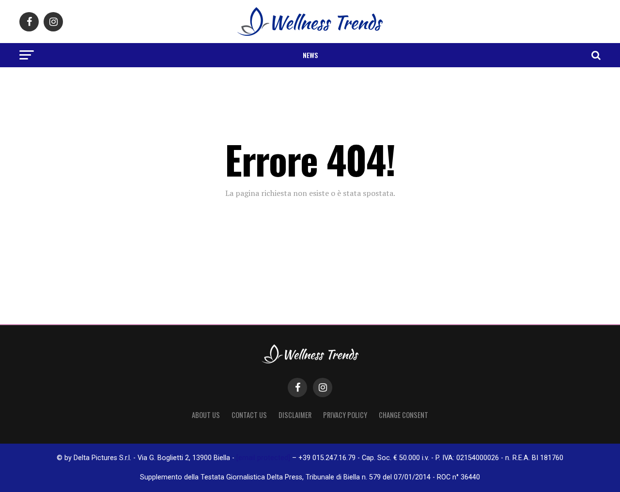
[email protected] (263, 458)
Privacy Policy (345, 415)
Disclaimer (295, 415)
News (310, 55)
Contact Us (249, 415)
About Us (206, 415)
